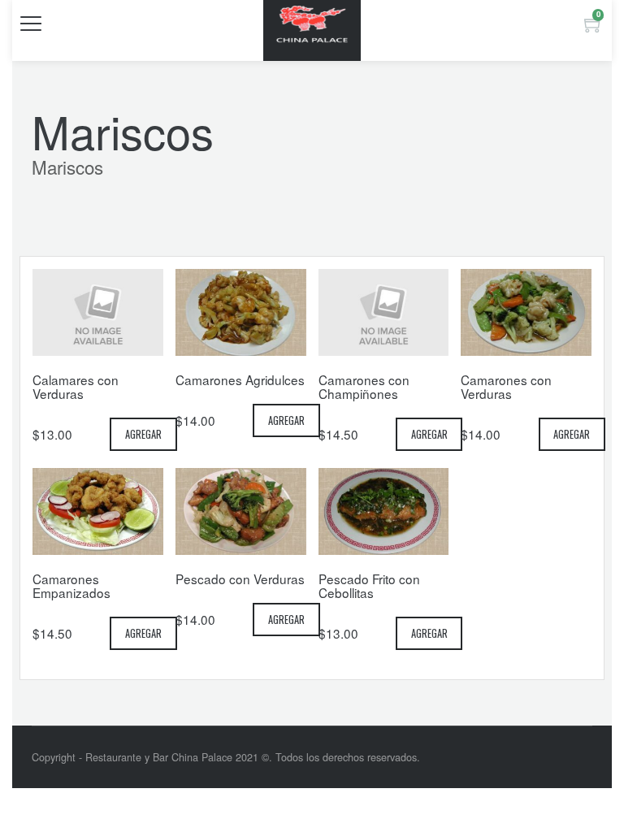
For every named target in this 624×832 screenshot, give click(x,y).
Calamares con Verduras (75, 386)
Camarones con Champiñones (364, 386)
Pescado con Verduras (240, 578)
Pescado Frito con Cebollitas (369, 585)
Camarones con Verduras (506, 386)
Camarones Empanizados (71, 585)
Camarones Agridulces (240, 379)
